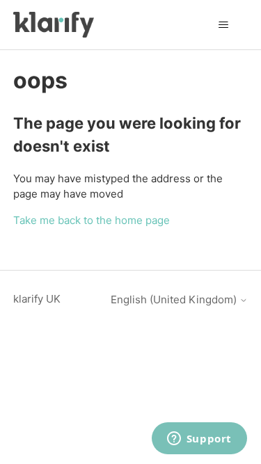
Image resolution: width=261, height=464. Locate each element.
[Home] (54, 25)
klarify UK (37, 298)
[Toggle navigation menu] (223, 25)
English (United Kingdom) (175, 299)
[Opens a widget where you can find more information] (199, 439)
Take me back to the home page (91, 220)
